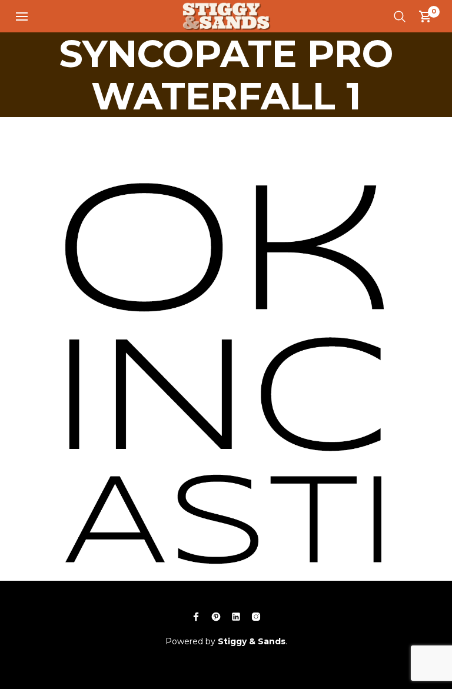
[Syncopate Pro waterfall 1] (226, 342)
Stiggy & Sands (251, 641)
